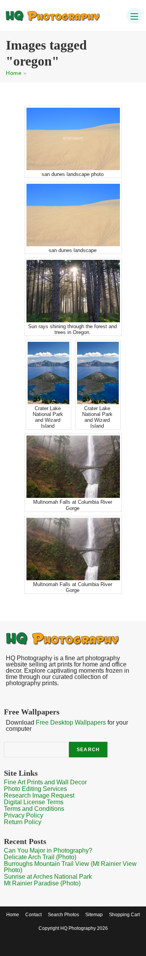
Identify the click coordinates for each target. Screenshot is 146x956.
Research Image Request (39, 795)
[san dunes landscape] (73, 215)
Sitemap (94, 914)
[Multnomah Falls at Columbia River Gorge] (73, 466)
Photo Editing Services (35, 788)
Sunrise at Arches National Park (48, 876)
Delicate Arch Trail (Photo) (40, 857)
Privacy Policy (23, 815)
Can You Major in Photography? (48, 850)
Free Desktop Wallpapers (71, 722)
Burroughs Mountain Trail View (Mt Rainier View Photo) (70, 866)
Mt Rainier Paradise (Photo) (42, 883)
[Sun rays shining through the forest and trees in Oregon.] (73, 291)
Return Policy (22, 822)
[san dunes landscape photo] (73, 139)
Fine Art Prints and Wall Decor (45, 782)
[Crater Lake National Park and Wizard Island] (48, 373)
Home (13, 73)
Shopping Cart (124, 914)
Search (88, 749)
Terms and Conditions (34, 808)
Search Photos (63, 914)
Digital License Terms (33, 802)
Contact (33, 914)
